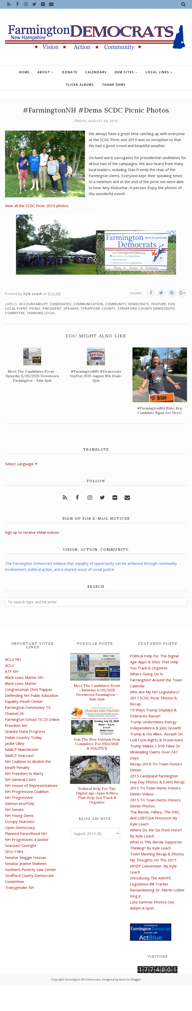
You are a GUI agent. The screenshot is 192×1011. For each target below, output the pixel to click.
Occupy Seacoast (19, 821)
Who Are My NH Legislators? (155, 691)
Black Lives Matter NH (24, 677)
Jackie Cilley (14, 743)
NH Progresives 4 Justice (26, 839)
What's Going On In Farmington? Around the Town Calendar (156, 679)
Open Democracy (20, 827)
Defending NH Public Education (31, 695)
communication (88, 304)
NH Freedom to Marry (24, 773)
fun (171, 304)
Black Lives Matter (21, 683)
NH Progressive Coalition (26, 791)
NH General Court (20, 779)
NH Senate (14, 809)
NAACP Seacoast (19, 755)
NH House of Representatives (31, 785)
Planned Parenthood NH (26, 833)
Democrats (139, 304)
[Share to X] (161, 292)
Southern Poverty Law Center (30, 869)
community (115, 304)
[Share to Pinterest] (171, 292)
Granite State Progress (25, 731)
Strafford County (98, 308)
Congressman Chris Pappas (28, 689)
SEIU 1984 (14, 851)
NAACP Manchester (21, 749)
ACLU (9, 665)
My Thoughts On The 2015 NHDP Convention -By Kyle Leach (153, 865)
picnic (35, 308)
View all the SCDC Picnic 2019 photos (36, 205)
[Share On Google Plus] (182, 292)
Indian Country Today (23, 737)
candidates (61, 304)
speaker (71, 308)
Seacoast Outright (20, 845)
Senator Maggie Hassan (25, 857)
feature (159, 304)
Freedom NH (16, 725)
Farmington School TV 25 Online (32, 719)
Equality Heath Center (24, 701)
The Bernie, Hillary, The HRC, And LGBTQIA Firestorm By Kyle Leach (155, 817)
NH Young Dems (19, 815)
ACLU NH (13, 659)
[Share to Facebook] (150, 292)
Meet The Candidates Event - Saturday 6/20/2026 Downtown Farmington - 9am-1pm (97, 692)
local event (16, 308)
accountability (33, 304)
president (52, 308)
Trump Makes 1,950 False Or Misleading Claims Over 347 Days (155, 751)
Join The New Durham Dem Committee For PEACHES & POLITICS (97, 744)
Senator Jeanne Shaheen (25, 863)
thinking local (41, 313)
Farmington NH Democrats (82, 979)
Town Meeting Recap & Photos (157, 853)
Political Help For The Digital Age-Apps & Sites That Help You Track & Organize (97, 795)
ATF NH (11, 671)
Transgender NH (19, 887)
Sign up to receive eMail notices (32, 532)
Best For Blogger (130, 979)
